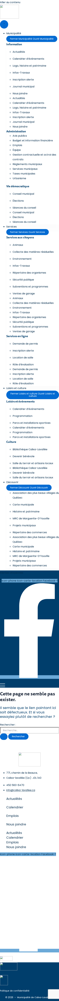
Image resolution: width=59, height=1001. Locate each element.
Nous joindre (20, 93)
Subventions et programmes (30, 286)
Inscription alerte (23, 79)
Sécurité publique (23, 279)
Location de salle (23, 357)
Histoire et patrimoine (26, 511)
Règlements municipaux (27, 164)
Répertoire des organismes (29, 273)
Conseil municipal (23, 194)
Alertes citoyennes (11, 573)
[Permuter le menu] (4, 24)
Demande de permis (25, 343)
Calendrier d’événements (28, 59)
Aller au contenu (10, 2)
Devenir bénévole (23, 456)
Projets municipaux (24, 525)
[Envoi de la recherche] (4, 736)
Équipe (17, 150)
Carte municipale (23, 504)
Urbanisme (19, 178)
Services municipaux (25, 169)
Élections (18, 201)
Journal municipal (23, 86)
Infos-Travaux (21, 72)
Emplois (17, 145)
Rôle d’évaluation (23, 364)
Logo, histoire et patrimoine (29, 66)
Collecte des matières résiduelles (33, 252)
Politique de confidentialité (14, 990)
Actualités (19, 52)
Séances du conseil (24, 208)
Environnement (22, 259)
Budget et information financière (33, 140)
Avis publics (20, 136)
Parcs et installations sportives (32, 423)
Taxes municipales (24, 173)
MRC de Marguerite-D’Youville (31, 518)
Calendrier (14, 807)
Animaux (18, 245)
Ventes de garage (24, 293)
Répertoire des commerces (30, 532)
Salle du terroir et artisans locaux (33, 463)
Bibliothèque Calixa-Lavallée (30, 449)
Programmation (22, 416)
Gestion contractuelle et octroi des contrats (34, 157)
